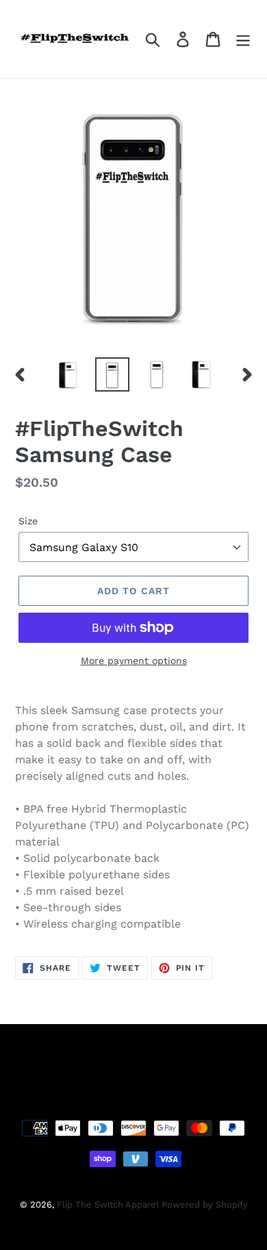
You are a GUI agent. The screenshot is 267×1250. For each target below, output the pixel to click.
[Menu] (243, 39)
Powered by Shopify (205, 1204)
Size (28, 520)
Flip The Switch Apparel (109, 1204)
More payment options (134, 660)
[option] (68, 374)
